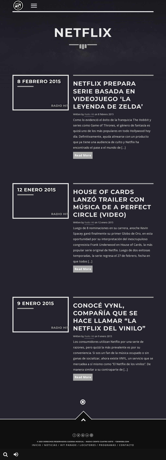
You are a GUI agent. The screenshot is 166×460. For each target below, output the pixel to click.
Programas (107, 445)
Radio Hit (89, 114)
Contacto (126, 445)
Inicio (36, 445)
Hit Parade (68, 445)
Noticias (50, 445)
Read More (83, 155)
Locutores (88, 445)
